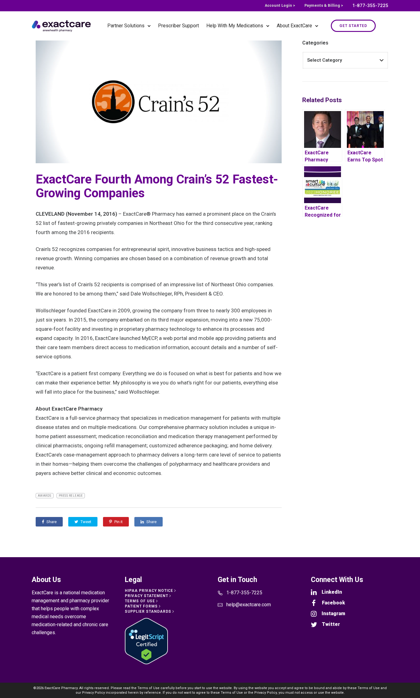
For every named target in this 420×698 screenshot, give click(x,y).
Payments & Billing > (323, 5)
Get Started (353, 26)
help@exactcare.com (248, 604)
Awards (44, 495)
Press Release (71, 495)
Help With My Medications (234, 26)
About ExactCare (294, 26)
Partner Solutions (126, 26)
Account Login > (280, 5)
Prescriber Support (178, 26)
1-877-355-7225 (370, 5)
